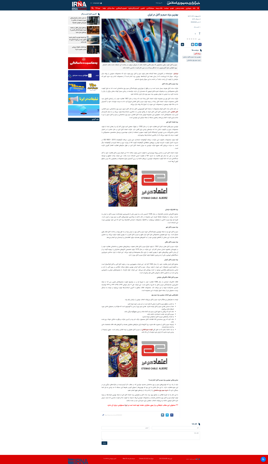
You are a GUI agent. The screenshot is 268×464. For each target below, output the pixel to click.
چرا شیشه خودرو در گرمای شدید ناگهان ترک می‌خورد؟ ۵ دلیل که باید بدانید (77, 39)
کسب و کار (196, 27)
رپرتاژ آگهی (197, 54)
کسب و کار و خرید (133, 8)
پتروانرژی (188, 8)
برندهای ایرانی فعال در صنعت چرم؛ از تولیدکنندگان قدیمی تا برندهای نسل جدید (78, 30)
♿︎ (263, 459)
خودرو (172, 8)
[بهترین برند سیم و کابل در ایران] (140, 40)
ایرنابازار (176, 73)
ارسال (104, 443)
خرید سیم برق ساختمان (193, 60)
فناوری (142, 8)
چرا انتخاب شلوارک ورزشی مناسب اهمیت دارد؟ (79, 48)
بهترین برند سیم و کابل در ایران (191, 57)
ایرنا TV (97, 8)
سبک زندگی (110, 8)
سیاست (166, 8)
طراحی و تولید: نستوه (191, 459)
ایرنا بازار (183, 3)
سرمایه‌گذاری (150, 8)
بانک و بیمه (159, 8)
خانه (194, 8)
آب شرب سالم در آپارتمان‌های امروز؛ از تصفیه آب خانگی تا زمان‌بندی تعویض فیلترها (78, 20)
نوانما (104, 8)
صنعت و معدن (179, 8)
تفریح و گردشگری (121, 8)
